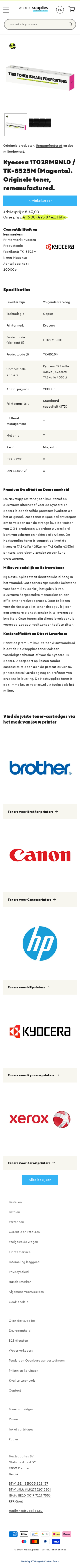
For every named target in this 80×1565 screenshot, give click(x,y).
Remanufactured (49, 145)
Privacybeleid (19, 1272)
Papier (13, 1439)
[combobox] (40, 24)
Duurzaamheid (19, 1331)
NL (60, 9)
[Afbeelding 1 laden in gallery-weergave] (15, 125)
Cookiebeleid (18, 1302)
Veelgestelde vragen (23, 1242)
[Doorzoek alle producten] (71, 24)
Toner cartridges (21, 1409)
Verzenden (16, 1222)
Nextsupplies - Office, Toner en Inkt (45, 1549)
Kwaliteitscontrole (22, 1381)
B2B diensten (18, 1341)
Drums (13, 1419)
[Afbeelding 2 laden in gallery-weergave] (40, 125)
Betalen (14, 1212)
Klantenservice (19, 1252)
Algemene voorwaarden (26, 1292)
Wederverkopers (21, 1350)
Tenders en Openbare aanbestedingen (37, 1360)
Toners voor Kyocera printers (31, 1075)
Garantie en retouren (24, 1232)
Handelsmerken (20, 1282)
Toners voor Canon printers (29, 899)
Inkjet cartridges (21, 1429)
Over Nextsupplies (22, 1321)
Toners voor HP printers (26, 987)
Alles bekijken (40, 1180)
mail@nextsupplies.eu (26, 1510)
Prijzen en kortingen (23, 1371)
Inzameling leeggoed (24, 1262)
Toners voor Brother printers (30, 811)
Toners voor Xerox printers (29, 1163)
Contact (15, 1390)
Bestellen (15, 1202)
